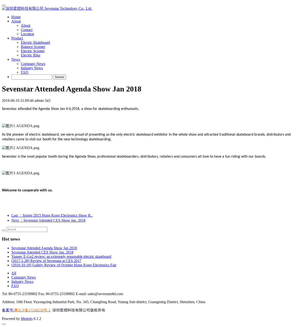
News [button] (15, 59)
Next (48, 220)
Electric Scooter (33, 51)
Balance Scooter (33, 47)
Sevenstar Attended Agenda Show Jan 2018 (44, 248)
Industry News (32, 68)
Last (52, 215)
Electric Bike (30, 55)
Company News (33, 64)
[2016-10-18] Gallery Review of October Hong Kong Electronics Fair (63, 265)
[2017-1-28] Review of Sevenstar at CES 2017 (46, 261)
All (13, 273)
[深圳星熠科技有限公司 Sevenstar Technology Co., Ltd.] (151, 8)
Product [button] (17, 38)
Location (27, 34)
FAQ (24, 72)
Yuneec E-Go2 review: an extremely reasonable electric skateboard (61, 256)
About (25, 25)
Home (16, 17)
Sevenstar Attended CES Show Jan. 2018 (42, 252)
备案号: (26, 310)
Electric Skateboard (35, 42)
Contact (26, 30)
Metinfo (27, 319)
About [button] (16, 21)
